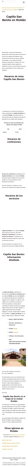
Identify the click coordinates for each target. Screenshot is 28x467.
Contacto (16, 459)
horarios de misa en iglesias (17, 434)
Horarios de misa (6, 7)
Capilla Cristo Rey (7, 449)
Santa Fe (15, 332)
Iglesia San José (7, 440)
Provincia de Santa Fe (17, 7)
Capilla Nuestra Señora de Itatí (11, 443)
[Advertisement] (14, 37)
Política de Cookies (17, 457)
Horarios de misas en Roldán (9, 9)
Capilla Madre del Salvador (10, 446)
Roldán (15, 328)
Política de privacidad (7, 457)
